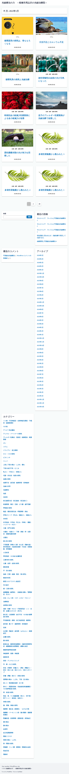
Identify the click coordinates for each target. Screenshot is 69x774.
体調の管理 (6, 479)
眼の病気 (6, 640)
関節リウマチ (7, 736)
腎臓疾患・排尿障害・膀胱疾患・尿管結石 (17, 718)
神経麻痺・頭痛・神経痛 (11, 653)
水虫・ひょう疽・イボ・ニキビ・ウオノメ (17, 598)
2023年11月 (40, 342)
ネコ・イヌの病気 (9, 454)
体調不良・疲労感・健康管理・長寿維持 (16, 482)
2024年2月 (40, 331)
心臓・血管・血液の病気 (11, 563)
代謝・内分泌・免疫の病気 (11, 475)
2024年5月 (40, 320)
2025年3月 (40, 298)
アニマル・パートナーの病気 (12, 433)
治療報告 (6, 601)
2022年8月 (40, 370)
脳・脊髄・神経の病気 (10, 705)
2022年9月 (40, 367)
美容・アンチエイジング (11, 660)
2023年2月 (40, 363)
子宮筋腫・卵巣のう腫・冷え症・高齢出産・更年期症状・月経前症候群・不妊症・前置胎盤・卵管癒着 (17, 547)
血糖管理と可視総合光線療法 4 (47, 241)
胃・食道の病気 (8, 692)
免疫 (4, 493)
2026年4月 (40, 259)
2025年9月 (40, 280)
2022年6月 (40, 378)
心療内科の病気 (8, 560)
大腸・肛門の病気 (9, 528)
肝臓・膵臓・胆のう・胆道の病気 (14, 676)
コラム (5, 446)
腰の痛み (6, 722)
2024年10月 (40, 306)
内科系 (5, 497)
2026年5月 (40, 255)
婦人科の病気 (7, 541)
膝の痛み (6, 725)
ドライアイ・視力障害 (10, 450)
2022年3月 (40, 388)
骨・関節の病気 (8, 743)
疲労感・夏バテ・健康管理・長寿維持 (15, 624)
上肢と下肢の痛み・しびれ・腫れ (14, 464)
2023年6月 (40, 352)
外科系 (5, 518)
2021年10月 (40, 406)
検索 (4, 213)
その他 (5, 426)
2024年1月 (40, 334)
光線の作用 (6, 486)
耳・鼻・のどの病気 (9, 664)
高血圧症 (6, 750)
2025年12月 (40, 273)
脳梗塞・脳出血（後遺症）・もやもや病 (16, 709)
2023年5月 (40, 356)
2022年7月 (40, 374)
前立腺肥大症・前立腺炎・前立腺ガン (15, 500)
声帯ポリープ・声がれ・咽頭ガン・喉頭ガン (17, 515)
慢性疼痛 (6, 567)
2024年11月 (40, 302)
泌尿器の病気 (7, 605)
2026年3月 (40, 262)
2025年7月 (40, 288)
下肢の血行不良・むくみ (11, 468)
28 (39, 204)
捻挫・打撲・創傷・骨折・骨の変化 (14, 574)
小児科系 (6, 552)
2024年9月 (40, 309)
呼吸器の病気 (7, 508)
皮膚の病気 (6, 637)
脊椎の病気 (6, 701)
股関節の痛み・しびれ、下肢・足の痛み (16, 679)
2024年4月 (40, 324)
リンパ (5, 461)
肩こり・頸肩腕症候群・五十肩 (13, 683)
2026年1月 (40, 270)
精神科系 (6, 657)
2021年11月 (40, 403)
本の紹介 (6, 585)
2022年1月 (40, 396)
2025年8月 (40, 284)
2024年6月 (40, 316)
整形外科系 (6, 578)
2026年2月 (40, 266)
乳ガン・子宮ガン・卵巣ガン (12, 472)
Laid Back (19, 771)
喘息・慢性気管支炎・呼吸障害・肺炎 (15, 511)
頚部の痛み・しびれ (9, 740)
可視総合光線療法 (9, 255)
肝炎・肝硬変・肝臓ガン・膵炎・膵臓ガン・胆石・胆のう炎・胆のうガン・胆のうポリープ (17, 670)
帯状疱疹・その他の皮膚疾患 (12, 556)
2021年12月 (40, 399)
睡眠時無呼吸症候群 (9, 650)
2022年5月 (40, 381)
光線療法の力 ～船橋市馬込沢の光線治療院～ (24, 3)
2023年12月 (40, 338)
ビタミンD (6, 457)
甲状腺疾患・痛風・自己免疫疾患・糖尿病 (17, 620)
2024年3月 (40, 327)
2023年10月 (40, 345)
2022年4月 (40, 385)
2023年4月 (40, 360)
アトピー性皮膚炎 (9, 430)
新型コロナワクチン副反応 (11, 581)
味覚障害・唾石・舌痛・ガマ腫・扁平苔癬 (17, 504)
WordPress (9, 771)
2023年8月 (40, 349)
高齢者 (5, 754)
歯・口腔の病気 (8, 588)
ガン (4, 443)
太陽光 (5, 537)
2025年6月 (40, 291)
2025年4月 (40, 295)
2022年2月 (40, 392)
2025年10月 (40, 277)
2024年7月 (40, 313)
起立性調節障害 (8, 732)
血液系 (5, 729)
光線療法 (6, 490)
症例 (4, 627)
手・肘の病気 (7, 570)
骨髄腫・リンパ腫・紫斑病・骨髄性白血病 (17, 747)
